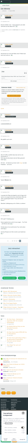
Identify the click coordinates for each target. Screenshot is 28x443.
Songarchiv (3, 407)
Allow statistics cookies (10, 430)
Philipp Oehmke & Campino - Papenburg (13, 307)
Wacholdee (5, 367)
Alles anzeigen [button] (13, 81)
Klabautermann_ (6, 361)
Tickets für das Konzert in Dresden (14, 369)
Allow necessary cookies (11, 427)
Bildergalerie (14, 402)
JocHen (5, 375)
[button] (18, 1)
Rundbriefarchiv (5, 409)
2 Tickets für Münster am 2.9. (13, 373)
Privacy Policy (8, 423)
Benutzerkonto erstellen (9, 278)
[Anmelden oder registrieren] (22, 1)
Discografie (3, 404)
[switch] (23, 427)
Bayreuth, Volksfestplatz (9, 299)
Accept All (22, 439)
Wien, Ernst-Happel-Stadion (10, 303)
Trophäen (13, 405)
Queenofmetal (6, 381)
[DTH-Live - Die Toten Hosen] (5, 1)
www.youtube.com (20, 87)
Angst (21, 162)
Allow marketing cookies (11, 432)
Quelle (2, 108)
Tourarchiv (3, 402)
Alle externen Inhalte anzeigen (14, 95)
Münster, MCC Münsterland (10, 291)
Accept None (5, 439)
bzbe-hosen (15, 29)
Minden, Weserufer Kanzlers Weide (12, 295)
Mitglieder (13, 404)
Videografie (3, 405)
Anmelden (21, 278)
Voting (12, 407)
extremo (4, 10)
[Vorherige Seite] (6, 241)
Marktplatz (13, 409)
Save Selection (14, 439)
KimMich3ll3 (5, 371)
